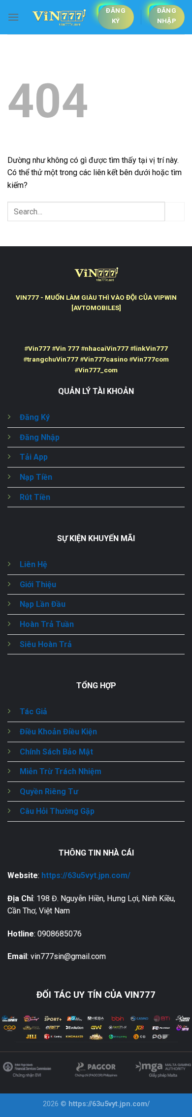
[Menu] (13, 17)
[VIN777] (58, 17)
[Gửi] (175, 211)
